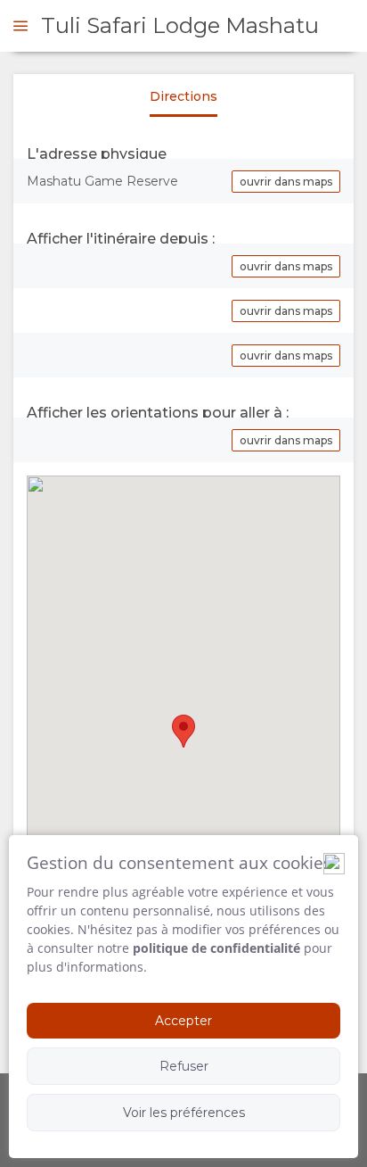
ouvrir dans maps (286, 181)
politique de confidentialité (216, 947)
